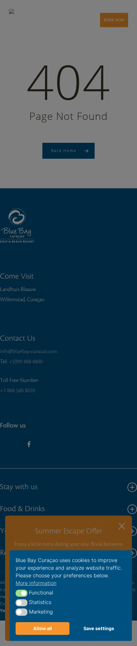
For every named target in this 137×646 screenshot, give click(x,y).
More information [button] (36, 583)
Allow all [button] (42, 628)
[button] (21, 593)
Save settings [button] (98, 628)
